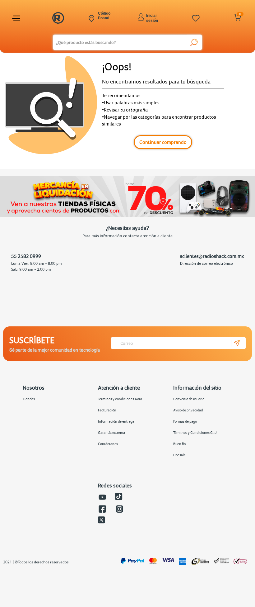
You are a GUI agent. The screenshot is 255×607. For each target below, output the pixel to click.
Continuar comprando (163, 142)
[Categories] (17, 18)
